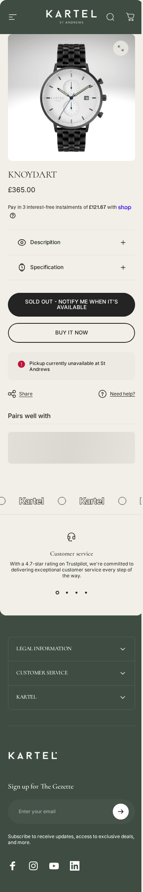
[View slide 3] (73, 587)
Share (26, 388)
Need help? (116, 388)
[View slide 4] (83, 587)
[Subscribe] (115, 806)
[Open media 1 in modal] (121, 48)
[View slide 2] (64, 587)
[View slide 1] (54, 587)
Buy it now (68, 326)
